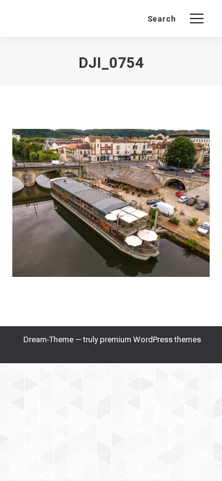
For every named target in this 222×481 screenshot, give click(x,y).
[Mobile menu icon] (196, 18)
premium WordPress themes (150, 339)
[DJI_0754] (111, 203)
